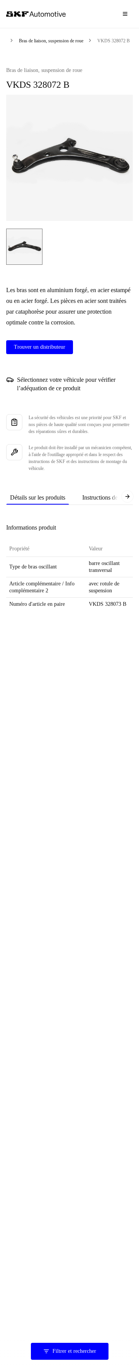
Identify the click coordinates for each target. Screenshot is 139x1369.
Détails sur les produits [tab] (37, 497)
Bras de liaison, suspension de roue (51, 40)
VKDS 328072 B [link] (113, 40)
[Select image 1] (24, 247)
